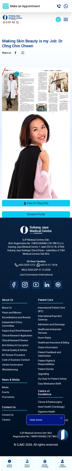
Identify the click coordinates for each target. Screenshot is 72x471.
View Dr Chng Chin (37, 203)
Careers (6, 419)
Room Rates (44, 337)
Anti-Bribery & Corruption (15, 345)
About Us (7, 307)
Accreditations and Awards (16, 317)
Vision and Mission (11, 312)
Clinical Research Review (15, 340)
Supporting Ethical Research (17, 330)
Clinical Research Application (17, 335)
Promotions (8, 397)
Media (5, 387)
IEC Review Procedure (13, 355)
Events (5, 392)
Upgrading (43, 374)
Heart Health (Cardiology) (51, 406)
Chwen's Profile (36, 214)
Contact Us (8, 414)
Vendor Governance (12, 364)
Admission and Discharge (51, 324)
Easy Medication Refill (49, 383)
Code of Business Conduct (16, 359)
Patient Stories (46, 369)
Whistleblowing (10, 369)
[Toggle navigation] (65, 19)
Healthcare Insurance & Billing (53, 342)
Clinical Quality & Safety (14, 350)
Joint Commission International (36, 274)
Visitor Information (48, 347)
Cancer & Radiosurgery (50, 402)
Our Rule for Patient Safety (52, 378)
